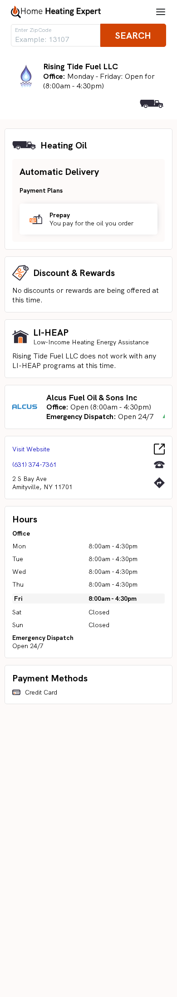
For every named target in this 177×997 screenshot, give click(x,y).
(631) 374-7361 (34, 464)
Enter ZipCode (33, 30)
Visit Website (31, 449)
